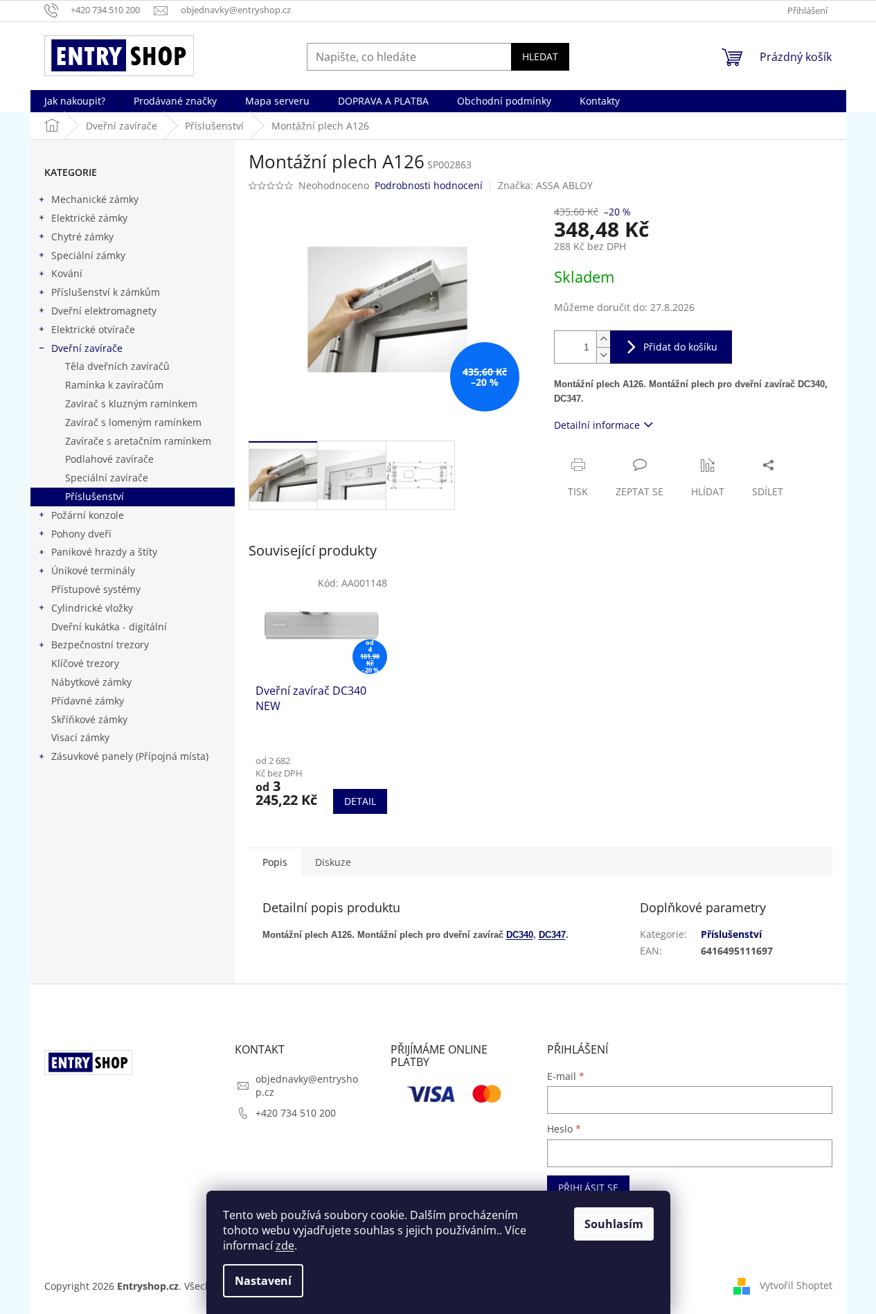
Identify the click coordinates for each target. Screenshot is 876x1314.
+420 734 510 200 (296, 1112)
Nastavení (263, 1280)
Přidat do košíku (680, 346)
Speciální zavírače (106, 477)
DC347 (552, 935)
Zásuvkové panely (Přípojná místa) (129, 756)
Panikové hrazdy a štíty (104, 551)
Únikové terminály (93, 570)
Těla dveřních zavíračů (117, 366)
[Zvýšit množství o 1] (603, 339)
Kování (66, 273)
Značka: (545, 185)
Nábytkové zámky (91, 682)
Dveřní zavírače (87, 348)
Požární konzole (87, 515)
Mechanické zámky (94, 199)
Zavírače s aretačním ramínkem (138, 440)
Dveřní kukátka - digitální (109, 626)
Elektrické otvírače (93, 329)
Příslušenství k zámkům (105, 292)
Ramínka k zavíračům (114, 384)
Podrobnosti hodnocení (429, 185)
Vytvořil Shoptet (796, 1285)
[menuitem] (74, 101)
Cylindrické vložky (92, 607)
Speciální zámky (88, 255)
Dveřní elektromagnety (104, 310)
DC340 (519, 935)
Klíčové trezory (85, 663)
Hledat (540, 56)
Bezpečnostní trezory (100, 644)
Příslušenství (94, 496)
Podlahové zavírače (109, 458)
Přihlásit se (588, 1187)
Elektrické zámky (89, 217)
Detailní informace (597, 425)
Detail (360, 801)
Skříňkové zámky (89, 719)
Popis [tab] (274, 862)
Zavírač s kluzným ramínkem (131, 403)
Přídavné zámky (87, 700)
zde (285, 1245)
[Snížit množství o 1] (603, 355)
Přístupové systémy (96, 589)
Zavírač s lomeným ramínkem (133, 422)
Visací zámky (80, 737)
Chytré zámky (82, 236)
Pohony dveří (81, 533)
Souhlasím (613, 1224)
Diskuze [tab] (333, 862)
